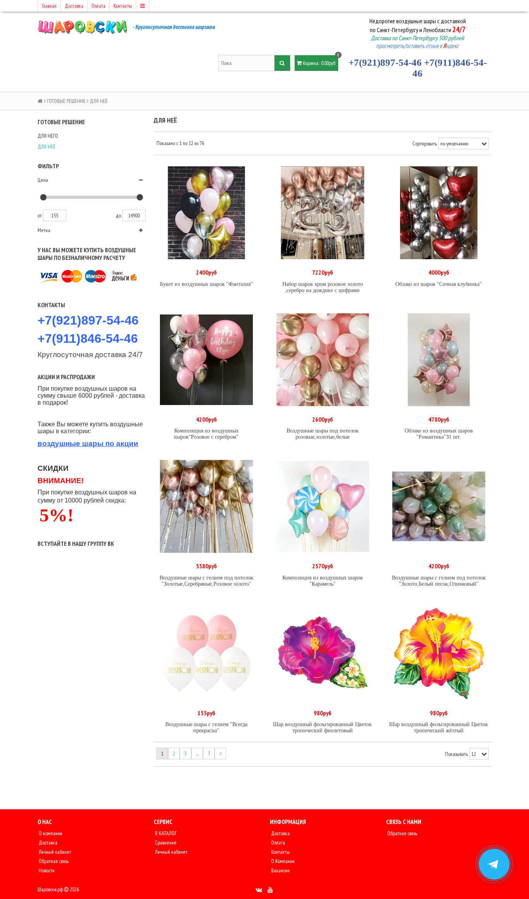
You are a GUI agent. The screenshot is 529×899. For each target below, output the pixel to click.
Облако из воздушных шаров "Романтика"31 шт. (439, 434)
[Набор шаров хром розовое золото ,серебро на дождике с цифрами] (322, 213)
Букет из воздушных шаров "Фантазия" (206, 284)
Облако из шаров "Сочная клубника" (438, 284)
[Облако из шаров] (438, 213)
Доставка (74, 5)
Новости (46, 870)
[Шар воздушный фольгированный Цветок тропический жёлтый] (438, 653)
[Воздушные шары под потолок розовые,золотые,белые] (322, 359)
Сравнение (165, 842)
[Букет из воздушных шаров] (206, 213)
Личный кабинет (54, 851)
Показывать (456, 753)
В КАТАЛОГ (165, 833)
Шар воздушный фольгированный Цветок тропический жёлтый (438, 727)
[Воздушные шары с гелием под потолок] (206, 506)
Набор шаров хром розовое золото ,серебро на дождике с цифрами (322, 287)
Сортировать (424, 143)
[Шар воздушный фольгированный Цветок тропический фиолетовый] (322, 653)
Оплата (98, 5)
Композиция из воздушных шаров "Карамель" (322, 581)
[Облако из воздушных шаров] (438, 359)
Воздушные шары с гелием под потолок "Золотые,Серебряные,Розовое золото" (206, 581)
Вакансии (280, 870)
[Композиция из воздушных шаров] (206, 359)
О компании (50, 833)
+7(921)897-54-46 (385, 62)
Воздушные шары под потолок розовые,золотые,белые (323, 434)
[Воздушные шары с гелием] (206, 653)
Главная (49, 5)
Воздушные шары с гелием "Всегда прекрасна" (206, 727)
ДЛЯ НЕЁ (46, 146)
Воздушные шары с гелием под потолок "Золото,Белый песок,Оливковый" (439, 581)
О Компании (282, 861)
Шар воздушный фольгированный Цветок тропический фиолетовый (322, 727)
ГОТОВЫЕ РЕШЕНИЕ (66, 100)
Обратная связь (53, 861)
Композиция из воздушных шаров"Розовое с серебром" (206, 434)
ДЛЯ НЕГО (48, 135)
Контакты (122, 5)
